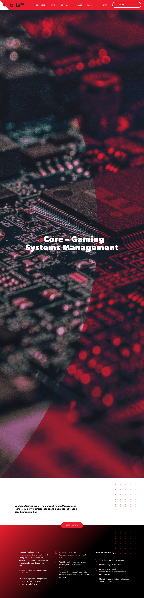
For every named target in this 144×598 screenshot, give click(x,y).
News (52, 5)
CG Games (77, 5)
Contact (103, 5)
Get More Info (72, 525)
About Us (64, 5)
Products (40, 5)
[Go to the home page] (13, 5)
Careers (90, 5)
